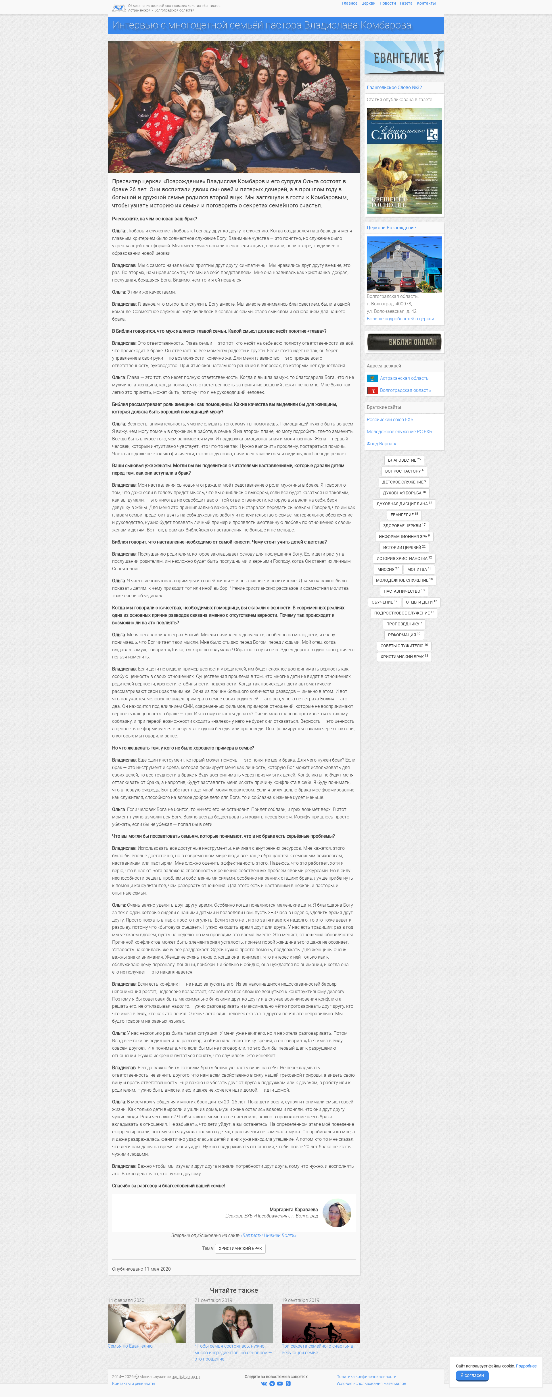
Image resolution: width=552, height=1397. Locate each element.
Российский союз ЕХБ (390, 419)
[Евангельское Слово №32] (404, 161)
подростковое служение (404, 613)
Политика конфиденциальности (366, 1376)
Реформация (404, 634)
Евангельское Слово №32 (394, 87)
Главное (349, 3)
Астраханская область (404, 378)
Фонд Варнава (382, 443)
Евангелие (404, 514)
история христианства (404, 558)
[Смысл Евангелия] (404, 57)
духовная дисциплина (404, 503)
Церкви (368, 3)
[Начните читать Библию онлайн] (404, 342)
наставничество (404, 591)
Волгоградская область (405, 390)
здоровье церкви (404, 525)
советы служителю (404, 645)
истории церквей (404, 547)
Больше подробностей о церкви (400, 318)
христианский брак (240, 1248)
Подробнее (526, 1366)
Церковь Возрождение (391, 227)
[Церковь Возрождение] (404, 264)
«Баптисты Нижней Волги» (268, 1235)
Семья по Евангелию (130, 1346)
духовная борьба (404, 493)
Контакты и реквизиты (133, 1383)
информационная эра (404, 536)
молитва (419, 569)
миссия (388, 569)
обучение (384, 602)
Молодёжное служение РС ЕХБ (399, 431)
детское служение (404, 482)
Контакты (426, 3)
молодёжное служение (404, 580)
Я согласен (472, 1375)
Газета (406, 3)
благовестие (404, 460)
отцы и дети (421, 602)
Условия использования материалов (371, 1383)
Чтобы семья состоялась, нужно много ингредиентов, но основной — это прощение (233, 1352)
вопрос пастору (404, 471)
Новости (388, 3)
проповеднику (404, 624)
